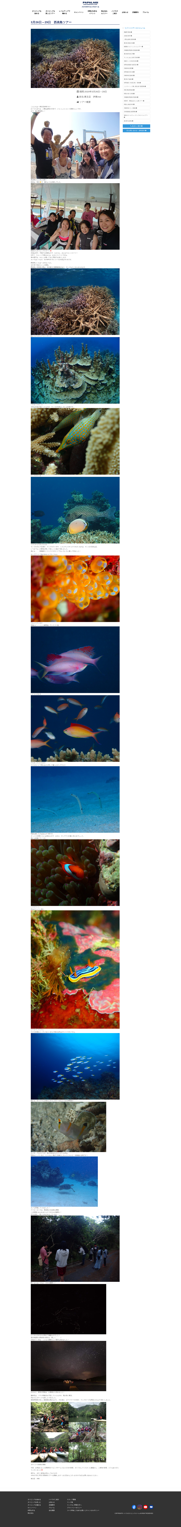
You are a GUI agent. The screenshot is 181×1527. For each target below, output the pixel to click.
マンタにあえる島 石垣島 (131, 57)
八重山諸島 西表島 (129, 39)
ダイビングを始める (36, 12)
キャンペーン (79, 12)
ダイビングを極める (34, 1505)
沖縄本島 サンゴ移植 (130, 108)
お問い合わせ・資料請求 (136, 130)
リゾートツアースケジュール (135, 28)
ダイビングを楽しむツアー (50, 12)
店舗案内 (135, 12)
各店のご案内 (136, 126)
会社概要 (52, 1510)
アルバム (146, 12)
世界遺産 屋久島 (128, 72)
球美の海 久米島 (128, 93)
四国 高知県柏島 (128, 90)
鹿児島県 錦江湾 (128, 54)
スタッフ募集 (71, 1499)
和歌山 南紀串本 (128, 104)
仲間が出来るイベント (92, 12)
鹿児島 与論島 (128, 79)
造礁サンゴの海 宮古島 (130, 61)
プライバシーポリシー (74, 1507)
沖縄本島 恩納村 (128, 75)
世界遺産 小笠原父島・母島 (132, 82)
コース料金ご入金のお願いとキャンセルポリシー (83, 1510)
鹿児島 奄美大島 (128, 43)
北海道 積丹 (127, 36)
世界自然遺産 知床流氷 (130, 64)
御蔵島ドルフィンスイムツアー (133, 46)
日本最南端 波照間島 (130, 111)
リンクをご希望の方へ (74, 1505)
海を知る (31, 1513)
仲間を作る (31, 1510)
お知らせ (125, 12)
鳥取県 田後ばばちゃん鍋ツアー (133, 101)
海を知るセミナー (104, 12)
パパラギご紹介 (115, 12)
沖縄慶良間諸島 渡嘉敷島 (131, 50)
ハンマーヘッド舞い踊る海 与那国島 (134, 86)
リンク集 (70, 1502)
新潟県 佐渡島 (128, 121)
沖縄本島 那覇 (128, 68)
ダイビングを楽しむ (34, 1502)
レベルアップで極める (64, 12)
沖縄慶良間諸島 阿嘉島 (130, 97)
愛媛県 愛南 (127, 32)
